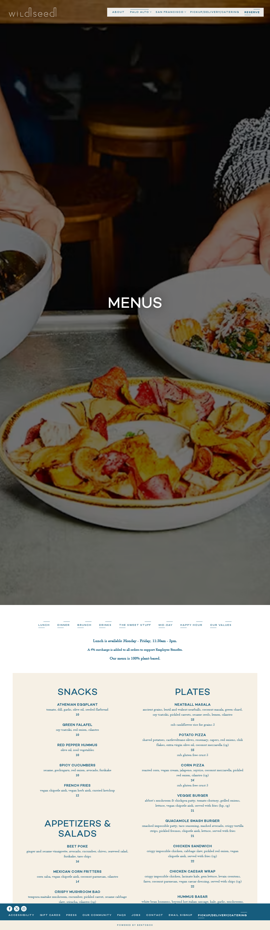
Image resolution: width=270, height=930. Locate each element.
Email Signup (181, 915)
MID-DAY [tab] (166, 670)
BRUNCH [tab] (84, 670)
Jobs (136, 915)
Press (71, 915)
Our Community (97, 915)
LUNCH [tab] (44, 670)
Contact (154, 915)
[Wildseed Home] (32, 11)
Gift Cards (50, 915)
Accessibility (21, 915)
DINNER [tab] (63, 670)
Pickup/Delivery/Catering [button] (214, 11)
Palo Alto (140, 11)
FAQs (121, 915)
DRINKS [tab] (105, 670)
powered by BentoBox (135, 925)
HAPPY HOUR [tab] (191, 670)
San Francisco (170, 11)
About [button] (118, 11)
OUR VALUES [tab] (221, 670)
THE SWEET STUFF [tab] (135, 670)
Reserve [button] (252, 12)
